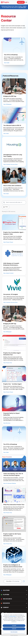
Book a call (20, 2)
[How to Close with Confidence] (14, 182)
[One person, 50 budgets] (14, 290)
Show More (12, 581)
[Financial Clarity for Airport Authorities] (14, 410)
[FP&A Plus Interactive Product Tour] (14, 501)
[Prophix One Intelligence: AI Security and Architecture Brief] (14, 562)
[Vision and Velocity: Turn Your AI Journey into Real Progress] (14, 471)
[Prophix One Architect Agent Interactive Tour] (14, 350)
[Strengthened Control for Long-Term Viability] (14, 152)
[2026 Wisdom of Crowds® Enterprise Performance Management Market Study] (14, 260)
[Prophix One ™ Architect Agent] (14, 380)
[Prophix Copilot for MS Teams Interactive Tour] (14, 531)
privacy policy (13, 616)
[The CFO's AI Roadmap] (14, 51)
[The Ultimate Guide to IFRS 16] (14, 122)
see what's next (22, 7)
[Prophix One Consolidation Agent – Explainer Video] (14, 229)
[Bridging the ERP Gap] (14, 92)
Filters (6, 206)
